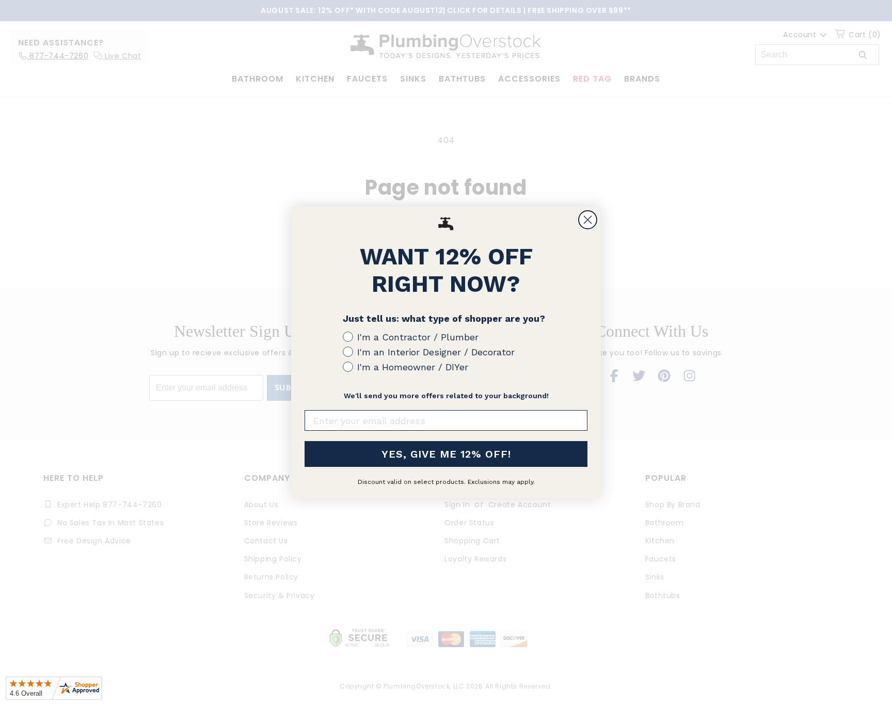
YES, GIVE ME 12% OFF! (446, 454)
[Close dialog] (588, 220)
